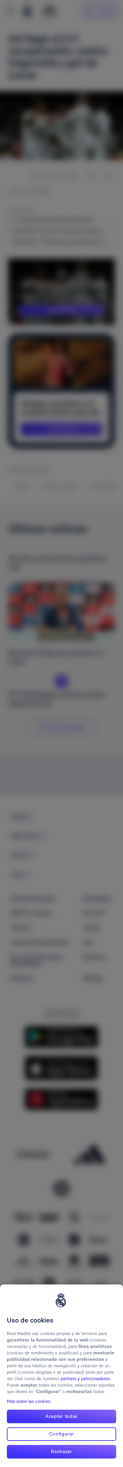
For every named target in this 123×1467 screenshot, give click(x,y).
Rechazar (61, 1451)
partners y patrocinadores (85, 1378)
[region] (61, 1375)
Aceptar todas (61, 1416)
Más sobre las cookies (28, 1401)
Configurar (61, 1433)
